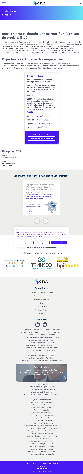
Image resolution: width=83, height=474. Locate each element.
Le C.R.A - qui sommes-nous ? (41, 292)
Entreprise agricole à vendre (41, 420)
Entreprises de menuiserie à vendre (42, 389)
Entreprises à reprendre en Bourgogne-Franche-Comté (41, 332)
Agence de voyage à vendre (42, 400)
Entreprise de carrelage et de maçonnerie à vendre (42, 426)
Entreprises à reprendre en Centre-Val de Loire (41, 337)
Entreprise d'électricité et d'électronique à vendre (41, 405)
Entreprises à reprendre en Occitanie (41, 355)
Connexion (42, 313)
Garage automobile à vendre (41, 407)
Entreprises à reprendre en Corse (41, 340)
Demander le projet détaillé (41, 138)
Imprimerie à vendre (42, 410)
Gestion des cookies (41, 466)
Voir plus (30, 112)
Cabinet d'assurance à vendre (42, 433)
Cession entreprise (41, 299)
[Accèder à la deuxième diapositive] (41, 183)
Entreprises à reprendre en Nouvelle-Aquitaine (41, 353)
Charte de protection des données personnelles (41, 463)
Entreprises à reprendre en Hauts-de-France (41, 348)
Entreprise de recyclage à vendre (42, 441)
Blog (41, 303)
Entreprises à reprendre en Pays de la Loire (41, 358)
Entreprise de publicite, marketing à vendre (42, 418)
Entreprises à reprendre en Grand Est (42, 342)
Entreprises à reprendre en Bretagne (41, 335)
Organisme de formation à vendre (42, 454)
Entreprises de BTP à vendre (42, 392)
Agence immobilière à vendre (42, 402)
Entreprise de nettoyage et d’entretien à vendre (42, 428)
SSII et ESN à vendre (41, 397)
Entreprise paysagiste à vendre (41, 444)
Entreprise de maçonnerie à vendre (42, 446)
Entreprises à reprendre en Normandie (41, 350)
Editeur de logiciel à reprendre (42, 423)
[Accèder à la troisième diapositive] (50, 183)
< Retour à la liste (10, 10)
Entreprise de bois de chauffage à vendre (42, 436)
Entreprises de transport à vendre (41, 387)
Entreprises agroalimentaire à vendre (41, 431)
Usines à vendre (42, 384)
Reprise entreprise (41, 296)
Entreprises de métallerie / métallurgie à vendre (42, 394)
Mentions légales (41, 310)
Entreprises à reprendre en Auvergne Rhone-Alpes (41, 329)
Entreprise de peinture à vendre (41, 413)
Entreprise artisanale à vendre (42, 449)
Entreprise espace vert (42, 438)
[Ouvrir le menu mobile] (2, 3)
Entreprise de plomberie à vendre (42, 415)
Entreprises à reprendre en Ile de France (41, 345)
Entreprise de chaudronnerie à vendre (42, 451)
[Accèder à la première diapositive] (33, 183)
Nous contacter (41, 306)
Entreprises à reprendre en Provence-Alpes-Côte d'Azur (41, 361)
